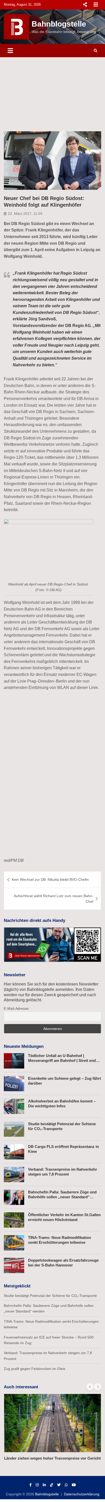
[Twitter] (59, 1485)
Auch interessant (21, 1386)
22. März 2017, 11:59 (25, 214)
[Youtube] (74, 1485)
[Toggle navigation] (10, 50)
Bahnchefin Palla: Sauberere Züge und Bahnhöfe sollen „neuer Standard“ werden (62, 1197)
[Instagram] (37, 1485)
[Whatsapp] (66, 1485)
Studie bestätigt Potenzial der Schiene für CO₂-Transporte (50, 1296)
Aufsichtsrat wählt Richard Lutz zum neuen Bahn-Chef (53, 898)
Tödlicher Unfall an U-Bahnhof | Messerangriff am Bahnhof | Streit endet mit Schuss (63, 1060)
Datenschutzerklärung (81, 1494)
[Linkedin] (44, 1485)
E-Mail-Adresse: (17, 1008)
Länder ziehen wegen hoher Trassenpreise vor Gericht (52, 1458)
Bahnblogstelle (59, 24)
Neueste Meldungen (24, 1046)
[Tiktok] (51, 1485)
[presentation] (90, 1386)
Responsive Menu (85, 4)
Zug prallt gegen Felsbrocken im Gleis (34, 1369)
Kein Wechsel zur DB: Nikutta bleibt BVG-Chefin (50, 879)
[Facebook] (30, 1485)
